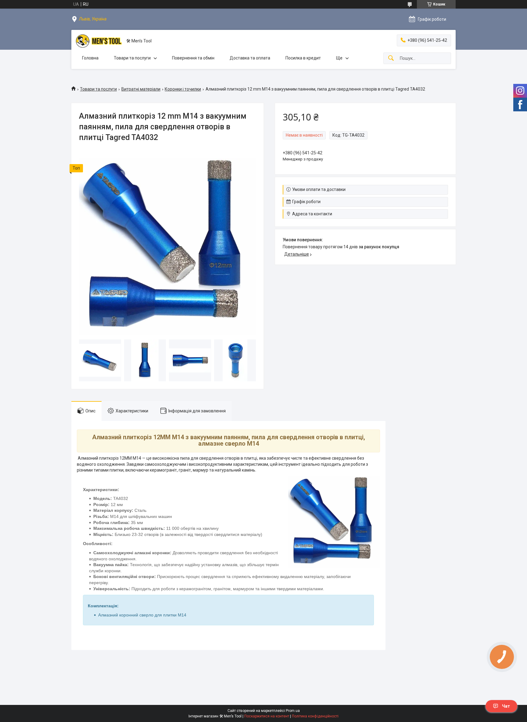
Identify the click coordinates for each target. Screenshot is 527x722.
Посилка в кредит (303, 58)
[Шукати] (391, 58)
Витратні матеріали (140, 89)
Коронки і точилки (183, 89)
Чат (506, 706)
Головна (90, 58)
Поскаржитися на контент (266, 716)
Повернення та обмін (193, 58)
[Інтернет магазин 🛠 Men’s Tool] (99, 41)
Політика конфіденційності (315, 716)
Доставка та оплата (250, 58)
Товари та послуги (132, 58)
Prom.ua (293, 711)
